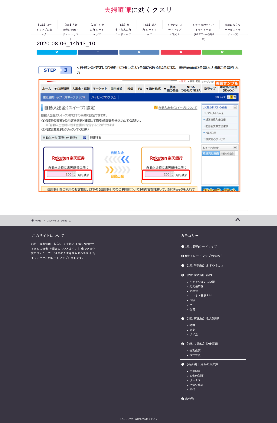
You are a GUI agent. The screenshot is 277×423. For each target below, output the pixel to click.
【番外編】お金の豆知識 (201, 364)
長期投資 (195, 350)
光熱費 (194, 291)
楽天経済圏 (197, 286)
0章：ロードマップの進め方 (204, 255)
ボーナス (195, 380)
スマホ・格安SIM (201, 295)
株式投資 (195, 355)
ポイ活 (194, 334)
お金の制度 (197, 375)
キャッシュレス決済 (202, 281)
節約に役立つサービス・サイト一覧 (233, 26)
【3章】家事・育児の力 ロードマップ (123, 26)
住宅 (192, 309)
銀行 (192, 389)
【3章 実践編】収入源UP (202, 318)
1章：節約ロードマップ (202, 246)
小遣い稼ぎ (197, 384)
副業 (192, 330)
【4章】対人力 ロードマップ (149, 26)
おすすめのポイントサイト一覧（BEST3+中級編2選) (203, 26)
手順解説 (195, 371)
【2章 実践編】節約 (198, 275)
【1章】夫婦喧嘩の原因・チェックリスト (71, 26)
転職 (192, 325)
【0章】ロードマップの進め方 (44, 26)
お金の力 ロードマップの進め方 (175, 26)
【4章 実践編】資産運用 (201, 343)
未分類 (189, 398)
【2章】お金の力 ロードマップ (97, 26)
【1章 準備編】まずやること (204, 265)
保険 (192, 300)
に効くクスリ (138, 9)
